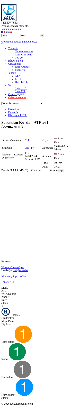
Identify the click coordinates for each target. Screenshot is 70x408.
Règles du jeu (15, 60)
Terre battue (8, 341)
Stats (10, 85)
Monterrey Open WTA (13, 276)
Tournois (13, 48)
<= (2, 306)
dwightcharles (20, 270)
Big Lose (6, 324)
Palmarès (20, 69)
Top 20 (19, 57)
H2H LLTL (21, 82)
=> (6, 306)
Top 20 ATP (7, 281)
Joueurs (12, 72)
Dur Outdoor (8, 394)
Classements (14, 63)
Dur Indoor (7, 377)
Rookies (15, 314)
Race (4, 299)
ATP (17, 75)
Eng (27, 147)
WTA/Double (8, 293)
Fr (32, 147)
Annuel (5, 296)
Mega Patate (8, 321)
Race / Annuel (22, 66)
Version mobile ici (11, 29)
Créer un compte (17, 97)
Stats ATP (20, 91)
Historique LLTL (17, 115)
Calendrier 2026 (23, 54)
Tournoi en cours (24, 51)
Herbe (5, 359)
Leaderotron (7, 318)
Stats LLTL (21, 88)
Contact (12, 94)
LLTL (18, 79)
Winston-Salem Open (12, 267)
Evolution (13, 109)
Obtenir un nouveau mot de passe (19, 41)
